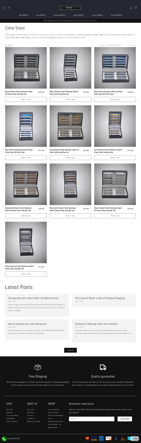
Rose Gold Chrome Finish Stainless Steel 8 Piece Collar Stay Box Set (63, 209)
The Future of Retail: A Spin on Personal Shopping (99, 298)
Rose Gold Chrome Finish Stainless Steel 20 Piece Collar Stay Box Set (18, 209)
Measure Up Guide (34, 421)
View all (70, 350)
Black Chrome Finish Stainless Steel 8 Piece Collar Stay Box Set (64, 92)
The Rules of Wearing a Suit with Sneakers (96, 323)
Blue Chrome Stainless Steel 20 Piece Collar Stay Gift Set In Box (108, 92)
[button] (4, 7)
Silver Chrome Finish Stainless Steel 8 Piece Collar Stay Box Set (19, 267)
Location (30, 415)
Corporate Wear (12, 415)
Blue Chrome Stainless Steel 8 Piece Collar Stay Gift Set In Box (19, 151)
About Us (30, 409)
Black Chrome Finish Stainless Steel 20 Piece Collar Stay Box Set (18, 92)
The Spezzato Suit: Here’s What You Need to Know (33, 298)
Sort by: (102, 45)
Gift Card (9, 409)
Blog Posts (31, 412)
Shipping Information (55, 421)
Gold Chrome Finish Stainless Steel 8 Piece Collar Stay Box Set (108, 151)
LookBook (30, 418)
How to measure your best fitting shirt (27, 323)
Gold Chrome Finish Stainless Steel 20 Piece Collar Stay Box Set (64, 151)
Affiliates (9, 412)
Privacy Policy (53, 412)
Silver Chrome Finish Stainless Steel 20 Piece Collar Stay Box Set (108, 209)
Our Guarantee (53, 409)
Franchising (10, 418)
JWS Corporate (12, 421)
